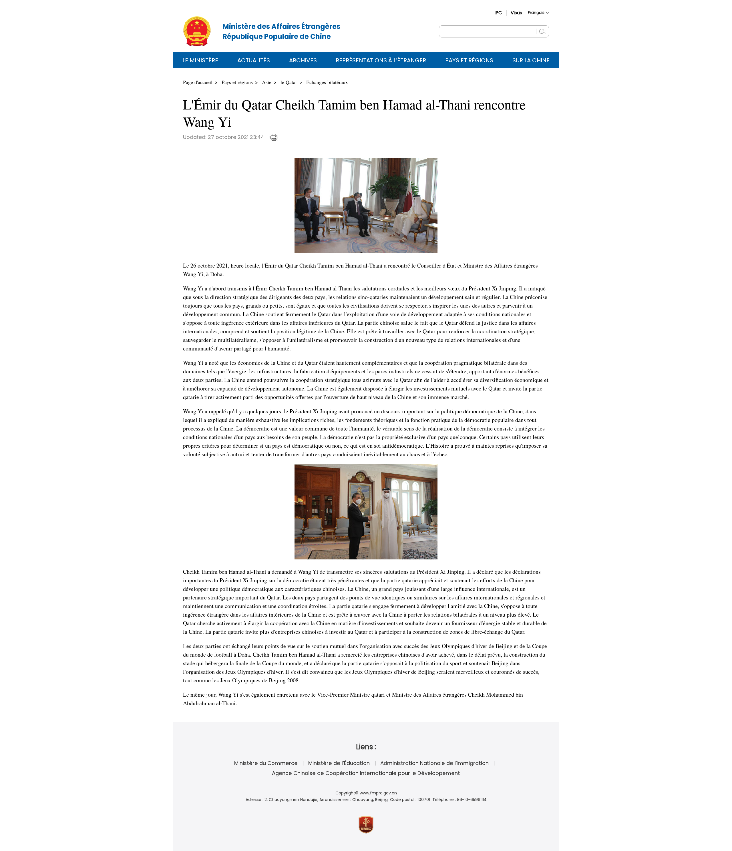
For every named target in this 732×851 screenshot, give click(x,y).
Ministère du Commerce (266, 763)
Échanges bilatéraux (327, 82)
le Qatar (289, 82)
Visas (516, 12)
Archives (303, 60)
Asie (266, 82)
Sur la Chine (531, 60)
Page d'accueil (197, 82)
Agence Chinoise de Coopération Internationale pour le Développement (366, 773)
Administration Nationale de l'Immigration (434, 763)
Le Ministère (200, 60)
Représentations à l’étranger (381, 60)
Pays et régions (469, 60)
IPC (498, 12)
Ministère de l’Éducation (339, 763)
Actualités (253, 60)
